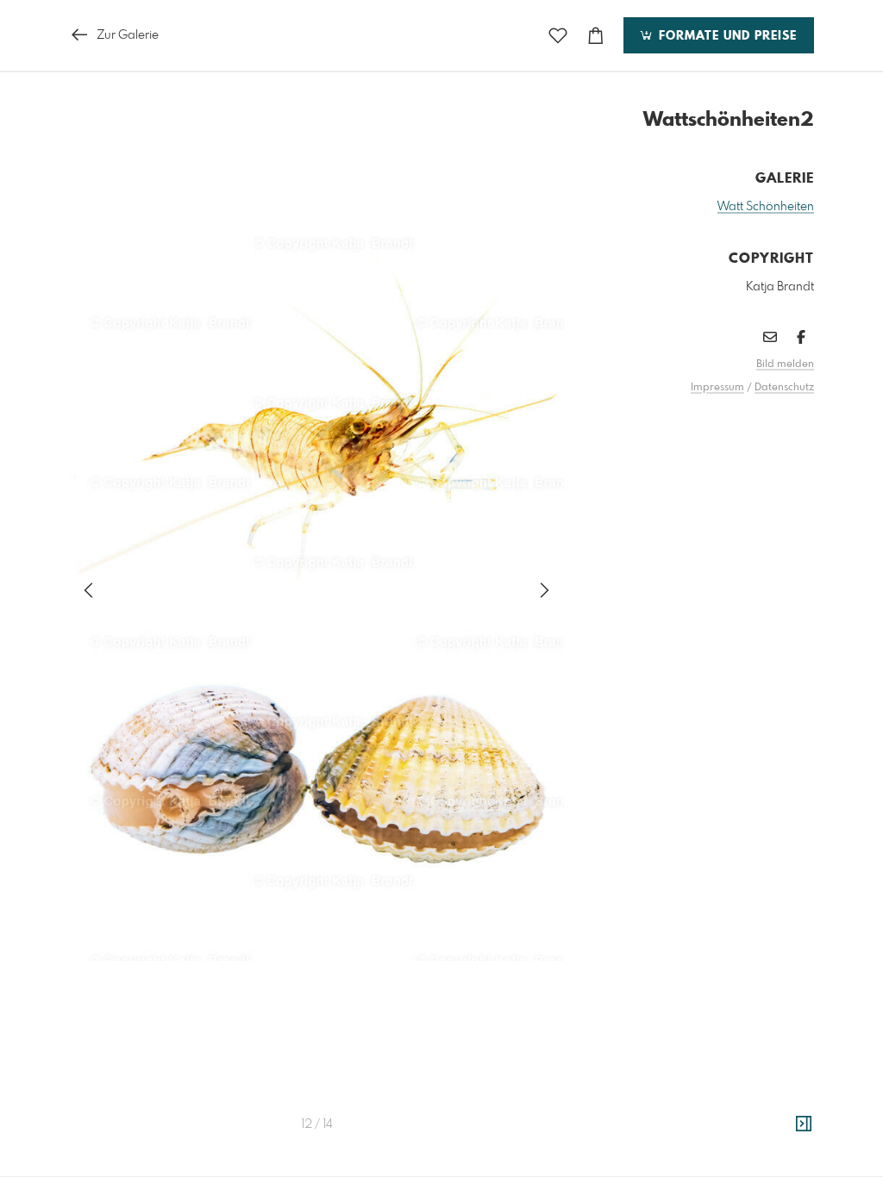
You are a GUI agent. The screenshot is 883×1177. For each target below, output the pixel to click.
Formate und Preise (725, 36)
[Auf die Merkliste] (558, 35)
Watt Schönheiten (765, 207)
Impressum (717, 388)
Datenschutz (784, 388)
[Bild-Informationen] (803, 1124)
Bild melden (785, 364)
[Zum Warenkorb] (596, 35)
